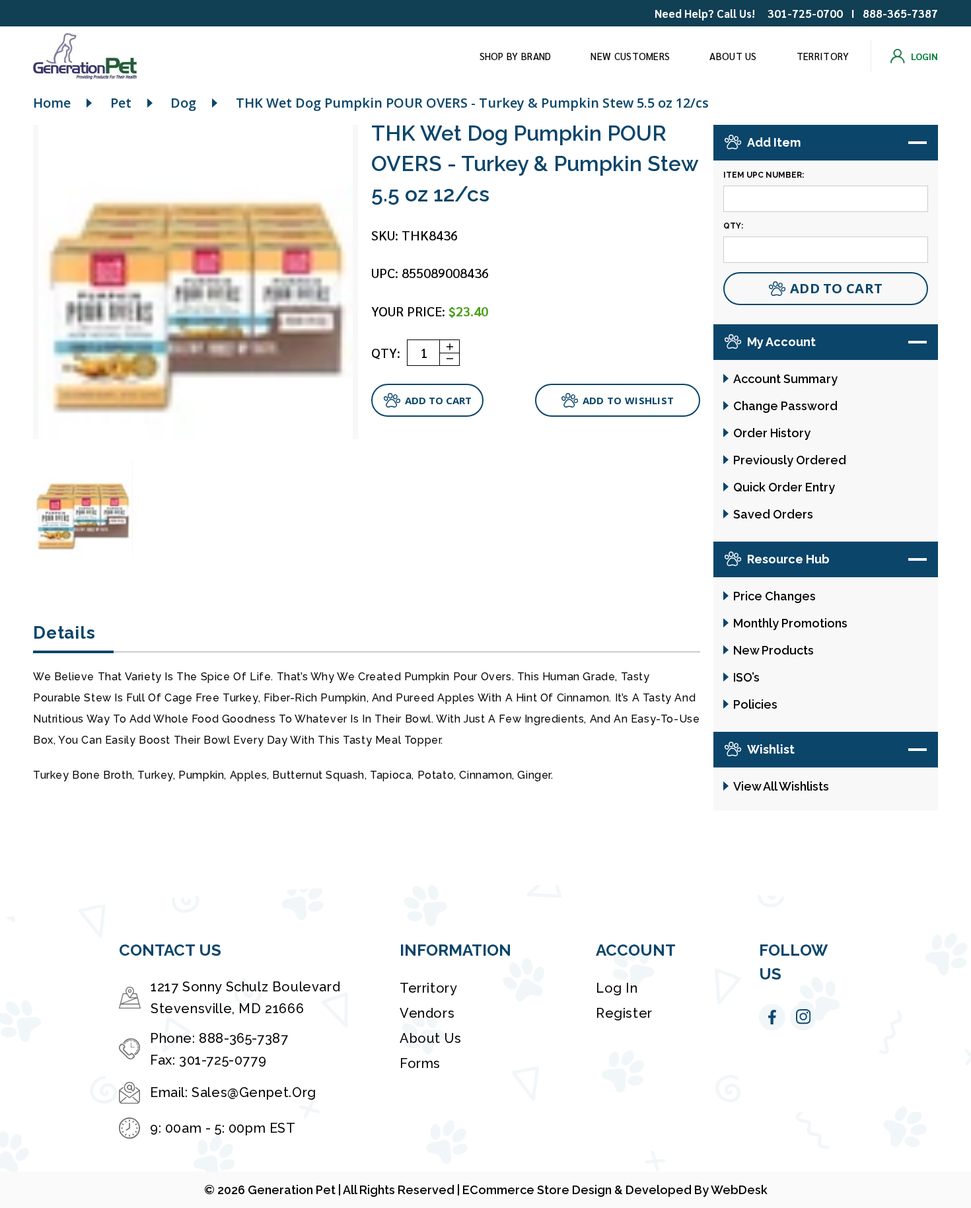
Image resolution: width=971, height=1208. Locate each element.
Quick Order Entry (784, 487)
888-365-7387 (900, 13)
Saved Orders (773, 514)
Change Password (785, 406)
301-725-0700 (805, 13)
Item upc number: (763, 175)
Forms (420, 1063)
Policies (755, 704)
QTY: (385, 352)
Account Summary (785, 379)
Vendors (427, 1013)
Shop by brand (516, 56)
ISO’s (746, 677)
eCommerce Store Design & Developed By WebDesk (615, 1190)
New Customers (630, 56)
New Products (773, 650)
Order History (771, 433)
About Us (732, 56)
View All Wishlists (781, 786)
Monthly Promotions (790, 623)
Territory (823, 56)
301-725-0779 (222, 1060)
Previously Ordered (789, 460)
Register (624, 1013)
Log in (617, 988)
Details (64, 633)
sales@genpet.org (254, 1092)
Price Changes (774, 596)
